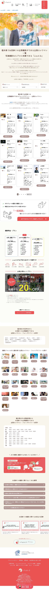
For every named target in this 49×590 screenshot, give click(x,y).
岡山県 (10, 440)
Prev (3, 527)
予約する (44, 4)
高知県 (18, 442)
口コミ (30, 565)
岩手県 (14, 429)
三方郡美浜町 (14, 341)
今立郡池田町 (22, 338)
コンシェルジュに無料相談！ (24, 312)
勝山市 (28, 338)
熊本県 (22, 443)
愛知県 (10, 436)
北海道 (10, 427)
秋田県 (22, 429)
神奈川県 (14, 431)
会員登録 (39, 563)
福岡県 (10, 443)
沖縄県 (10, 445)
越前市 (6, 339)
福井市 (29, 339)
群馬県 (34, 431)
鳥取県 (22, 440)
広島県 (14, 440)
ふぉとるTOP (3, 10)
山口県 (26, 440)
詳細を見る (7, 136)
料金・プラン (23, 5)
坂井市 (6, 338)
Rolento (26, 140)
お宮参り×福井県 (15, 10)
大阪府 (10, 438)
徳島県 (22, 442)
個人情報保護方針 (24, 553)
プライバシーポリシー (13, 560)
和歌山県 (30, 438)
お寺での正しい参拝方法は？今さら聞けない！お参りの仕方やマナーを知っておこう (16, 530)
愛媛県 (10, 442)
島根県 (18, 440)
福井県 (11, 102)
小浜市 (24, 339)
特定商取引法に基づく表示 (35, 560)
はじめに (12, 5)
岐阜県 (18, 436)
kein (25, 114)
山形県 (26, 429)
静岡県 (14, 436)
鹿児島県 (34, 443)
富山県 (10, 434)
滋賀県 (22, 438)
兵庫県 (14, 438)
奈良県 (26, 438)
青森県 (10, 429)
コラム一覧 (12, 565)
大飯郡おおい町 (32, 341)
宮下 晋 (9, 114)
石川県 (14, 434)
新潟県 (18, 433)
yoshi (8, 140)
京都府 (18, 438)
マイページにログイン (37, 5)
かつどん (26, 166)
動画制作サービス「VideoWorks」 (24, 576)
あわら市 (7, 341)
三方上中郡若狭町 (23, 341)
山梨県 (10, 433)
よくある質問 (31, 5)
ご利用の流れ (11, 563)
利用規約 (11, 295)
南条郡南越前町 (36, 339)
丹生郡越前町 (18, 339)
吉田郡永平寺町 (13, 338)
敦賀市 (38, 338)
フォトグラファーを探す (18, 5)
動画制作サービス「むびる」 (24, 575)
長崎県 (18, 443)
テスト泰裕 (42, 140)
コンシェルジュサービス (21, 563)
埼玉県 (23, 431)
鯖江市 (11, 339)
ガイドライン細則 (31, 563)
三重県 (22, 436)
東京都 (10, 431)
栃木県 (30, 431)
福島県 (29, 429)
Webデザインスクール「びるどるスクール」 (24, 580)
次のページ (29, 194)
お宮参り (8, 10)
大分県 (26, 443)
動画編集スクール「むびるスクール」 (24, 579)
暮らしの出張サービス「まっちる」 (24, 581)
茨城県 (26, 431)
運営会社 (26, 560)
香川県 (14, 442)
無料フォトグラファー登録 (22, 565)
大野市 (33, 338)
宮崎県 (29, 443)
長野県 (14, 433)
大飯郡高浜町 (8, 342)
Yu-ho (41, 114)
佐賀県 (14, 443)
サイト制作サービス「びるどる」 (24, 578)
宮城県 (18, 429)
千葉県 (19, 431)
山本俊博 (42, 166)
